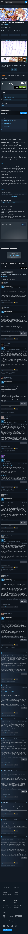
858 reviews (13, 614)
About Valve (16, 887)
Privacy (4, 902)
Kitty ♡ (6, 494)
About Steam (6, 887)
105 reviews (12, 457)
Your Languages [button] (8, 272)
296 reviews (6, 537)
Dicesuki (7, 24)
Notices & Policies (7, 907)
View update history (5, 126)
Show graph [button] (23, 268)
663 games (6, 378)
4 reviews (6, 308)
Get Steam (16, 902)
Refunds (4, 912)
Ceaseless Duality (8, 377)
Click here (15, 76)
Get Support (16, 907)
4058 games (6, 496)
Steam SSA (5, 889)
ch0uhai (6, 282)
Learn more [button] (23, 113)
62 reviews (6, 418)
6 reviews (6, 283)
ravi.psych (6, 307)
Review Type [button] (4, 263)
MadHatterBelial (8, 613)
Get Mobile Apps (7, 929)
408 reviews (13, 496)
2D (22, 35)
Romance (12, 35)
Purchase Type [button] (13, 263)
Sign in (2, 65)
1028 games (6, 614)
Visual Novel (4, 35)
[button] (3, 6)
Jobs (15, 889)
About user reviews (5, 248)
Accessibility (5, 905)
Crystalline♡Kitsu (8, 416)
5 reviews (6, 576)
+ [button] (25, 35)
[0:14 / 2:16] (14, 48)
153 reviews (6, 345)
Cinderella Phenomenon (17, 386)
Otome (17, 35)
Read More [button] (23, 333)
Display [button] (17, 266)
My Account (17, 909)
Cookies (4, 909)
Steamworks (5, 892)
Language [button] (21, 263)
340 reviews (12, 378)
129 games (6, 457)
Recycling (16, 894)
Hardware (16, 892)
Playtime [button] (11, 266)
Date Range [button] (3, 266)
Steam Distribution (7, 894)
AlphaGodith (7, 343)
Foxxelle (6, 455)
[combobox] (15, 2)
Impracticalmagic (8, 535)
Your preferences (13, 248)
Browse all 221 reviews (14, 870)
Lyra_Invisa (6, 575)
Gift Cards (5, 896)
